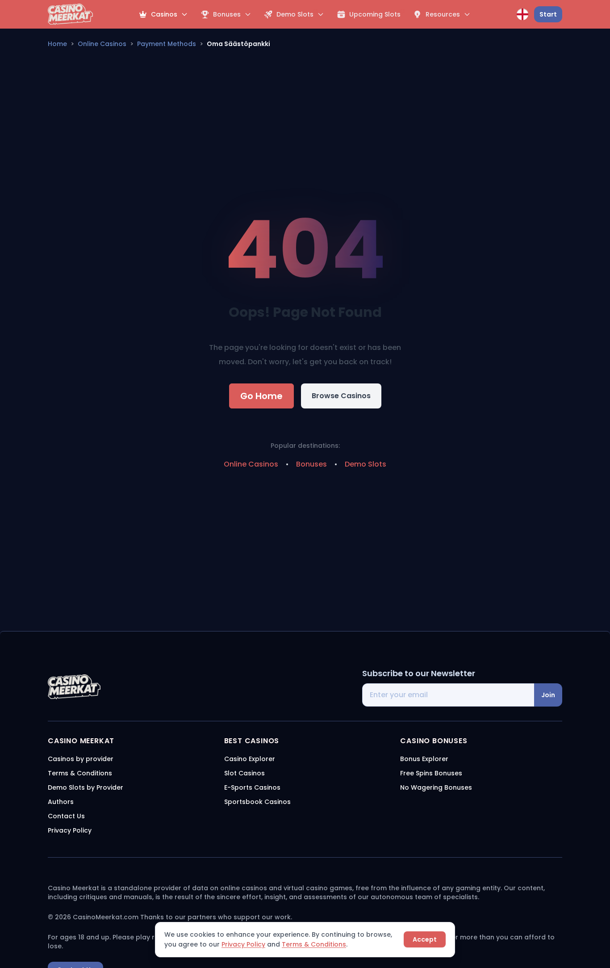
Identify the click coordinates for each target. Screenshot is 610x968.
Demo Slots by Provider (85, 787)
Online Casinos (102, 43)
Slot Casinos (244, 773)
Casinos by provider (80, 758)
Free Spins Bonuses (431, 773)
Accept (425, 939)
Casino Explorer (249, 758)
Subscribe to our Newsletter (418, 673)
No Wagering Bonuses (436, 787)
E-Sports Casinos (252, 787)
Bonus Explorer (424, 758)
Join (548, 694)
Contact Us (66, 816)
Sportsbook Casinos (257, 801)
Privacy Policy (243, 944)
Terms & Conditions (314, 944)
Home (57, 43)
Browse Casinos (341, 396)
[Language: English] (522, 14)
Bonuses (311, 464)
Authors (61, 801)
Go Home (261, 396)
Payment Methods (166, 43)
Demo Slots (365, 464)
